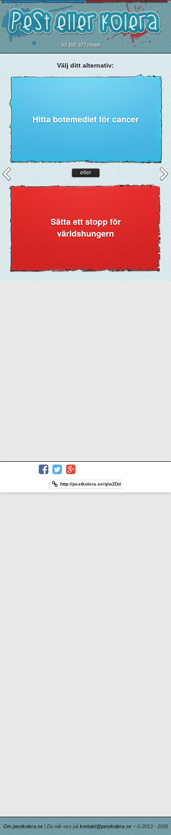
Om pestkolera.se (23, 826)
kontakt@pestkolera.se (105, 826)
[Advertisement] (85, 371)
